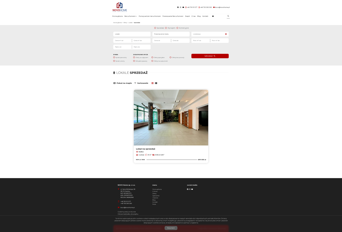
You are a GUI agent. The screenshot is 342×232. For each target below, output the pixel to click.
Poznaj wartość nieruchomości (150, 16)
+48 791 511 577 (126, 201)
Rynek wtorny (120, 61)
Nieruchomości (129, 16)
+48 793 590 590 (126, 203)
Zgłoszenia (155, 196)
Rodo (154, 204)
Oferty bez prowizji (178, 57)
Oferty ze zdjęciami (141, 57)
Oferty (154, 193)
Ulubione (155, 198)
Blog (199, 16)
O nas (193, 16)
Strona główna (117, 16)
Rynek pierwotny (121, 57)
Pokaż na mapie (124, 83)
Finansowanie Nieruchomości (172, 16)
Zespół (187, 16)
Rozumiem (171, 228)
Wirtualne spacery (141, 61)
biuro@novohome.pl (128, 207)
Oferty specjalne (159, 57)
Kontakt (205, 16)
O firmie (154, 191)
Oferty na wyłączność (161, 61)
